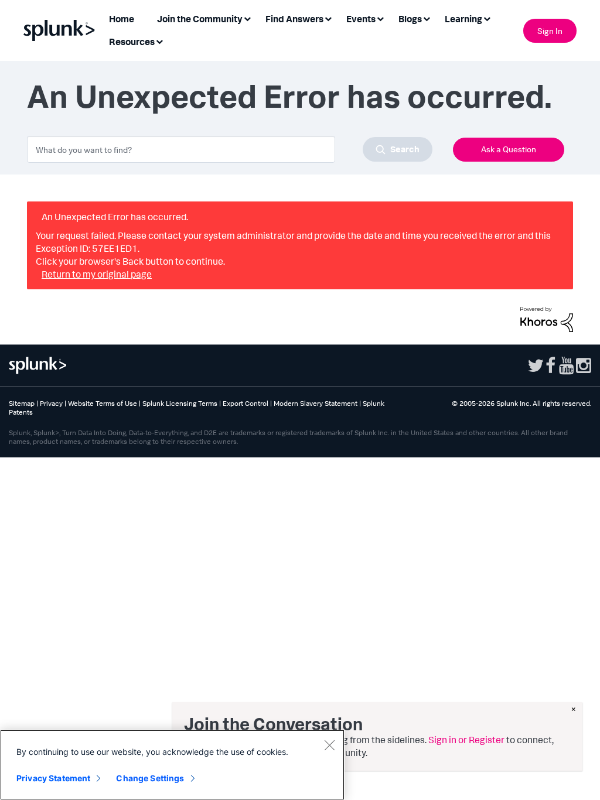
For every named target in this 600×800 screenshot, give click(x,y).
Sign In (549, 31)
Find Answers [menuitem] (294, 19)
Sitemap (22, 403)
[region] (172, 765)
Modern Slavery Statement (315, 403)
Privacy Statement (53, 778)
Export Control (245, 403)
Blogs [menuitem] (410, 19)
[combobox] (229, 149)
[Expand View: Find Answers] (328, 18)
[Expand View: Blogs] (426, 18)
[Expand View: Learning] (487, 18)
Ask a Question (508, 149)
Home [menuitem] (121, 19)
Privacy (51, 403)
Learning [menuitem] (463, 19)
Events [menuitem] (361, 19)
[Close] (329, 745)
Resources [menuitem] (132, 41)
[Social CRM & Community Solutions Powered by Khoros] (546, 318)
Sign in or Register (466, 740)
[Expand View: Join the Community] (247, 18)
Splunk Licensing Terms (179, 403)
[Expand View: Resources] (159, 40)
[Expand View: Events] (380, 18)
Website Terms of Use (102, 403)
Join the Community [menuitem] (200, 19)
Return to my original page (97, 274)
